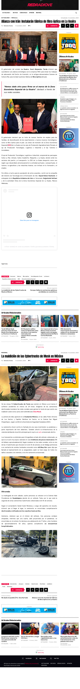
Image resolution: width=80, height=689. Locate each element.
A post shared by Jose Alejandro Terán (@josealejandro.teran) (29, 246)
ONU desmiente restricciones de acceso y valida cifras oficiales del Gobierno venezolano (69, 331)
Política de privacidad (31, 663)
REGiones (15, 17)
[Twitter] (67, 26)
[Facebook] (63, 26)
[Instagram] (36, 658)
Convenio (12, 276)
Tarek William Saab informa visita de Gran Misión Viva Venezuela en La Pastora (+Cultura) (68, 78)
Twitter (56, 658)
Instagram (43, 658)
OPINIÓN (62, 97)
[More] (77, 26)
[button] (76, 12)
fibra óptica (26, 276)
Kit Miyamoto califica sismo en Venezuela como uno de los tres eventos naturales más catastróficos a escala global (69, 90)
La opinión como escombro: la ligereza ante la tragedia (69, 108)
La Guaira (46, 276)
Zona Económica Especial (28, 279)
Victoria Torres (8, 25)
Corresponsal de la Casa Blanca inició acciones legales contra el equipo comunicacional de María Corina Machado (69, 118)
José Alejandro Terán (36, 276)
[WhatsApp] (41, 282)
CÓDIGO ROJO (64, 106)
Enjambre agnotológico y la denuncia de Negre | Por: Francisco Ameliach (68, 100)
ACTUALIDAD (5, 17)
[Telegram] (46, 282)
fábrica (19, 276)
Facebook (29, 658)
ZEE (9, 145)
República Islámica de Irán (9, 279)
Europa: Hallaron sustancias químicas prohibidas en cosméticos (43, 291)
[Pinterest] (72, 26)
